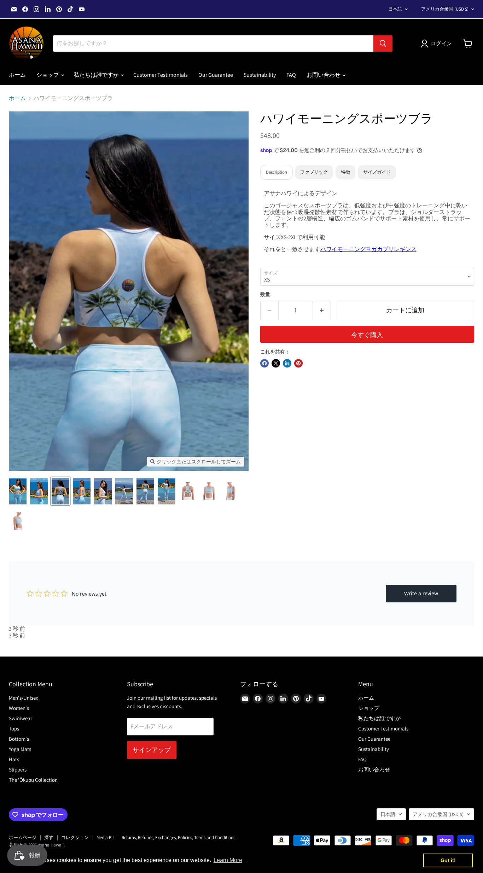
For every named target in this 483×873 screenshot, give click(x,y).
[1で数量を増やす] (322, 310)
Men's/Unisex (23, 697)
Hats (14, 759)
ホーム (17, 75)
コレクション (75, 837)
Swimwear (20, 718)
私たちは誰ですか (97, 75)
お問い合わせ (324, 75)
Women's (19, 708)
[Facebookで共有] (264, 363)
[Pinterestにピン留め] (298, 363)
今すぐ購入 (367, 335)
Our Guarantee (215, 75)
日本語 (395, 9)
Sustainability (260, 75)
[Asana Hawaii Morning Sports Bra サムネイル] (17, 491)
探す (48, 837)
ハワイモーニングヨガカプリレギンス (368, 249)
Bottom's (19, 738)
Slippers (18, 769)
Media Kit (105, 837)
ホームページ (22, 837)
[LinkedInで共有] (287, 363)
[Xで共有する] (276, 363)
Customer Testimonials (160, 75)
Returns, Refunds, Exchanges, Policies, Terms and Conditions (178, 837)
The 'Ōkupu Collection (33, 779)
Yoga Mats (20, 749)
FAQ (291, 75)
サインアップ (152, 750)
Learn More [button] (228, 860)
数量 (265, 294)
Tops (14, 728)
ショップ (48, 75)
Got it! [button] (448, 860)
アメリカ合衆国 (445, 9)
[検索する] (382, 43)
